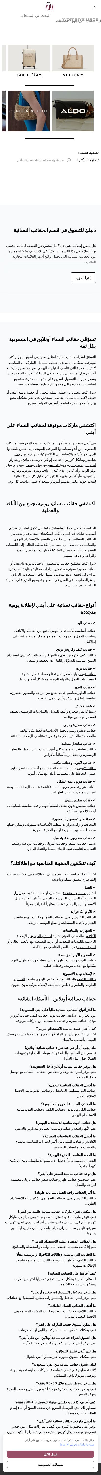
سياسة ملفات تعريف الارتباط (77, 1444)
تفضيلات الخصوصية (50, 1464)
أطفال (90, 21)
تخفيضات (62, 21)
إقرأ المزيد (83, 277)
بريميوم (77, 21)
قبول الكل (50, 1454)
